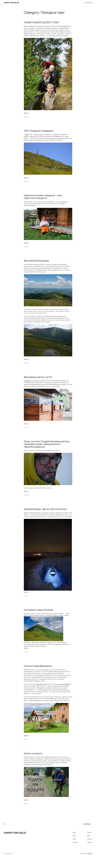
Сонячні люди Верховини (38, 666)
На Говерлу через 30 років (38, 610)
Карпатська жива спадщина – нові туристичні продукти (43, 196)
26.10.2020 (26, 246)
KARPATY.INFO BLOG (11, 2)
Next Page (88, 824)
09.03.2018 (26, 495)
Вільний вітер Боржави (36, 260)
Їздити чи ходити (33, 753)
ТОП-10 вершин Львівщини (38, 130)
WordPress (89, 853)
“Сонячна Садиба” (64, 684)
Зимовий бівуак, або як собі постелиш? (45, 509)
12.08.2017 (26, 652)
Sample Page (88, 3)
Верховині (28, 381)
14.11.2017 (26, 596)
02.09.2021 (26, 117)
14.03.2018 (26, 427)
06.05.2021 (26, 181)
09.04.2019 (26, 363)
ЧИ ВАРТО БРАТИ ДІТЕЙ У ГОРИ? (41, 22)
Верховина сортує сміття (38, 377)
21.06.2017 (26, 739)
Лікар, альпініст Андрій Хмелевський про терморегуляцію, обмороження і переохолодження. (46, 444)
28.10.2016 (26, 803)
